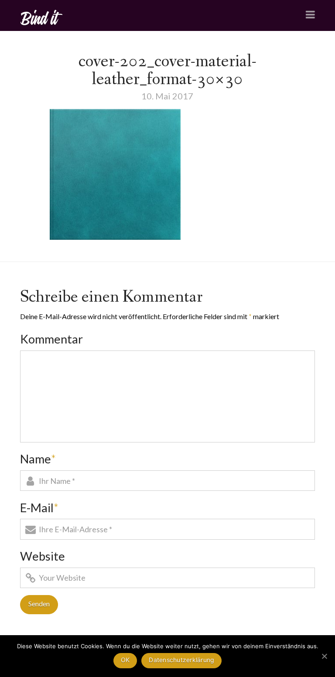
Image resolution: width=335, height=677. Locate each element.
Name (38, 459)
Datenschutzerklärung (181, 659)
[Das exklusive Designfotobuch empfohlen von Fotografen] (42, 16)
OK (125, 659)
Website (42, 556)
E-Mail (39, 507)
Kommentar (51, 339)
